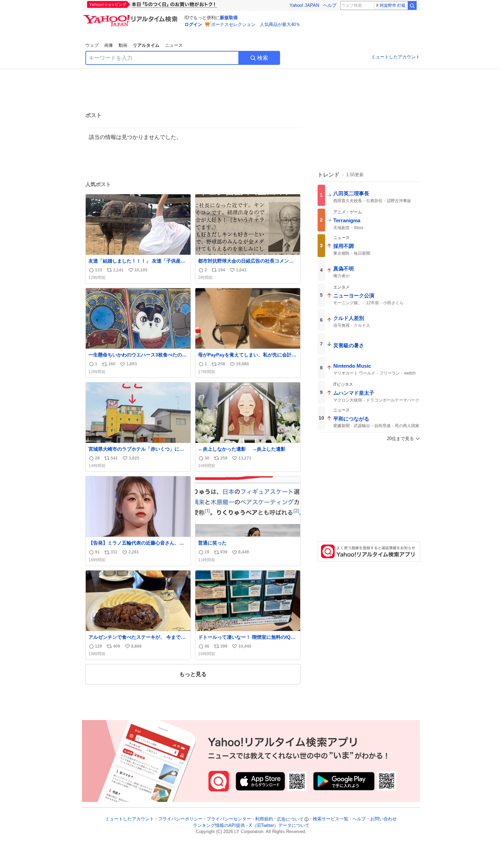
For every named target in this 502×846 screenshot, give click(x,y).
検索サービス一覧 (330, 819)
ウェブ (92, 45)
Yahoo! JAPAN (304, 5)
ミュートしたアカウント (395, 56)
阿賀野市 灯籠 (392, 5)
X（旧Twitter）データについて (279, 825)
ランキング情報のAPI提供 (219, 825)
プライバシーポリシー (180, 819)
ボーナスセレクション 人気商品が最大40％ (255, 24)
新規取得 (229, 17)
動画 (122, 45)
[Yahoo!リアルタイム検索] (131, 17)
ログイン (193, 24)
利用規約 (264, 819)
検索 (262, 58)
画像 (108, 45)
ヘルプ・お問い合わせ (374, 819)
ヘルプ (329, 5)
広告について (290, 819)
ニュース (174, 45)
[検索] (412, 5)
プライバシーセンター (229, 819)
